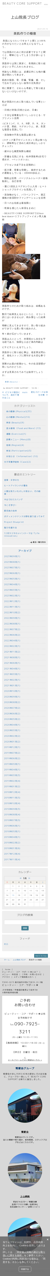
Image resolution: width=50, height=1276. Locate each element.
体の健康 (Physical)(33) (18, 411)
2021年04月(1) (12, 668)
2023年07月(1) (12, 567)
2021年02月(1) (12, 680)
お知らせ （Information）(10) (21, 456)
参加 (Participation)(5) (18, 450)
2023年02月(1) (12, 595)
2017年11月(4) (12, 859)
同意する (25, 1269)
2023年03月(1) (12, 590)
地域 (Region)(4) (14, 445)
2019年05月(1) (12, 764)
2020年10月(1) (12, 691)
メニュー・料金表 (10, 974)
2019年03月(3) (12, 775)
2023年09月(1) (12, 556)
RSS (6, 944)
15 (13, 895)
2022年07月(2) (12, 629)
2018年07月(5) (12, 820)
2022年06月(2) (12, 635)
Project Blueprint (14, 522)
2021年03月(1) (12, 674)
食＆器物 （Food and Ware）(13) (22, 428)
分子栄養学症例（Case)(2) (17, 462)
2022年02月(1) (12, 646)
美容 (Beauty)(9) (14, 422)
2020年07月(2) (12, 708)
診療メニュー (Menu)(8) (17, 439)
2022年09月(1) (12, 618)
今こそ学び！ (10, 505)
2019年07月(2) (12, 753)
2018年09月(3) (12, 809)
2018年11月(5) (12, 797)
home (8, 969)
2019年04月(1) (12, 769)
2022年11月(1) (12, 606)
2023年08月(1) (12, 562)
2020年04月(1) (12, 724)
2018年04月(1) (12, 837)
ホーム (7, 960)
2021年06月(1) (12, 663)
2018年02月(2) (12, 842)
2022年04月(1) (12, 640)
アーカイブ (25, 551)
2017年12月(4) (12, 854)
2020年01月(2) (12, 741)
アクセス (6, 977)
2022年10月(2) (12, 612)
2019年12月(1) (12, 747)
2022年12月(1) (12, 601)
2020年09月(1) (12, 696)
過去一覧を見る (39, 542)
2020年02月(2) (12, 736)
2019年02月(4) (12, 781)
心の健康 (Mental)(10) (17, 417)
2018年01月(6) (12, 848)
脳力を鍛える (10, 527)
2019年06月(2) (12, 758)
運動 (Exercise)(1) (15, 434)
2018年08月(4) (12, 814)
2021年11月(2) (12, 651)
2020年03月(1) (12, 730)
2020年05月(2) (12, 719)
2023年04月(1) (12, 584)
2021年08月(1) (12, 657)
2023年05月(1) (12, 578)
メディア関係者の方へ (24, 977)
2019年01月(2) (12, 786)
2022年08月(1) (12, 623)
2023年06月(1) (12, 573)
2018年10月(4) (12, 803)
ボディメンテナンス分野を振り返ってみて (24, 516)
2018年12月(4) (12, 792)
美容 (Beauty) (10, 382)
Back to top (41, 956)
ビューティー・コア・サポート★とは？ (20, 972)
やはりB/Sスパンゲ (13, 499)
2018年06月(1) (12, 825)
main (25, 392)
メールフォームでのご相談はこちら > (25, 1060)
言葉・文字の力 (11, 480)
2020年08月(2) (12, 702)
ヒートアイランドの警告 (16, 485)
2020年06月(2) (12, 713)
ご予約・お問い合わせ (32, 974)
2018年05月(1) (12, 831)
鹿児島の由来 (10, 510)
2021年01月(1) (12, 685)
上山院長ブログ (19, 960)
